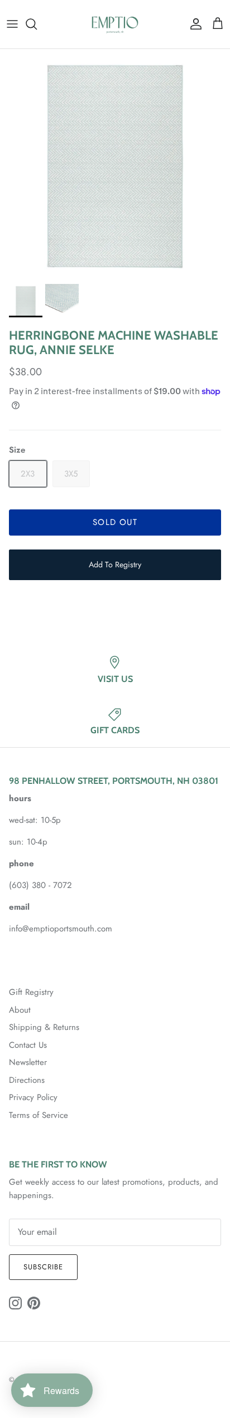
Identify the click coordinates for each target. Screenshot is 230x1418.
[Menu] (12, 24)
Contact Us (28, 1045)
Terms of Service (38, 1115)
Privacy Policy (33, 1097)
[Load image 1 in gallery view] (115, 163)
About (20, 1010)
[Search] (37, 24)
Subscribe (43, 1267)
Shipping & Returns (44, 1027)
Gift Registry (31, 992)
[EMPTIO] (115, 24)
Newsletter (28, 1062)
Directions (27, 1080)
